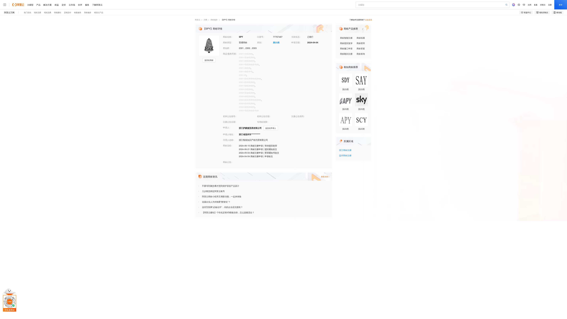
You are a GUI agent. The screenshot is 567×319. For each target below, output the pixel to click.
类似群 (226, 48)
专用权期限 (262, 121)
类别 (259, 42)
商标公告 (227, 162)
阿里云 (197, 19)
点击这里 (368, 19)
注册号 (260, 36)
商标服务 (214, 19)
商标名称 (227, 36)
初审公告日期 (263, 116)
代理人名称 (228, 139)
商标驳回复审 (346, 43)
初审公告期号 (229, 116)
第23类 (276, 42)
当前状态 (295, 36)
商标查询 (361, 53)
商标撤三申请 (346, 48)
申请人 (226, 127)
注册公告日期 (229, 121)
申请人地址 (228, 134)
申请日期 (295, 42)
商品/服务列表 (229, 53)
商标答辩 (361, 43)
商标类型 (227, 42)
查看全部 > (325, 176)
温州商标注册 (345, 155)
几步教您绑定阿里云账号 (213, 191)
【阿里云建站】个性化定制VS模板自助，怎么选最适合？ (228, 212)
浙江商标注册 (345, 150)
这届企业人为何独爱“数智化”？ (216, 201)
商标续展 (361, 37)
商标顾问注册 (346, 53)
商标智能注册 (346, 37)
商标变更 (361, 48)
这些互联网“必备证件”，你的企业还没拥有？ (222, 207)
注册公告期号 (297, 116)
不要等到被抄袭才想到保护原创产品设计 (220, 185)
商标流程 (227, 145)
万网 (205, 19)
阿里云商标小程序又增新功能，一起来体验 (221, 196)
